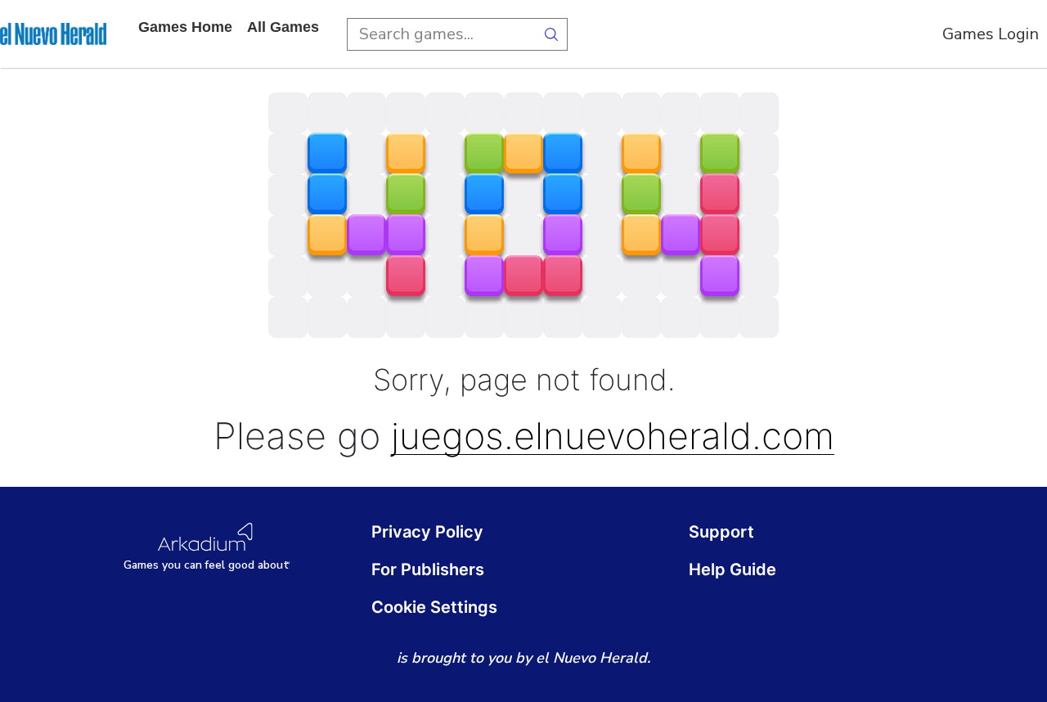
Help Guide (732, 569)
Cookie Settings (434, 607)
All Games (283, 27)
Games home (185, 27)
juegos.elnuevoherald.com (612, 436)
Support (721, 532)
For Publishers (427, 569)
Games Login (990, 34)
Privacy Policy (427, 532)
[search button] (551, 34)
